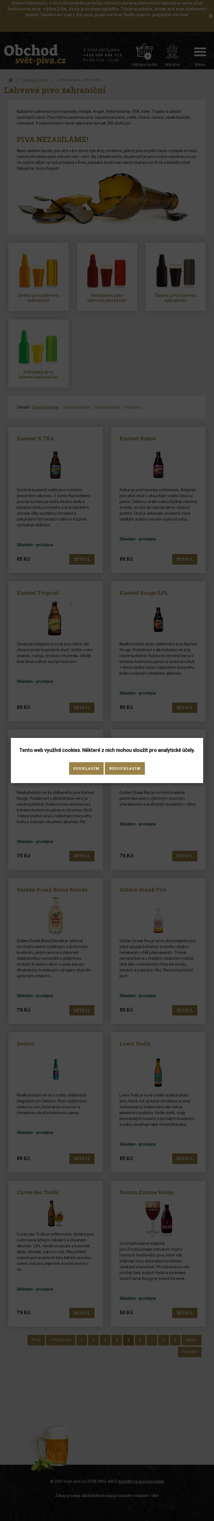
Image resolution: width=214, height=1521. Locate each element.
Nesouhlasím (125, 768)
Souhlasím (86, 768)
